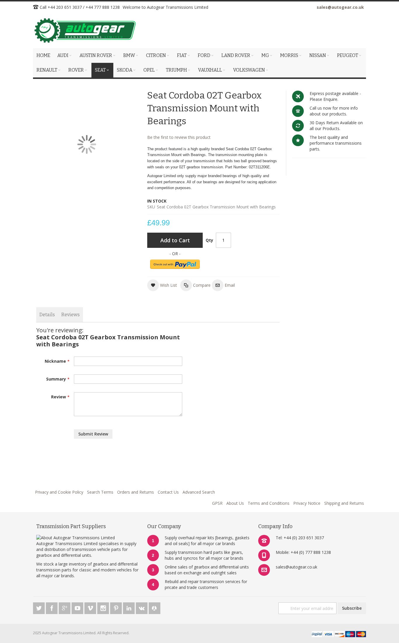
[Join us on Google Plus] (65, 607)
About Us (235, 503)
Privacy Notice (306, 503)
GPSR (217, 503)
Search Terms (100, 492)
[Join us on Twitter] (39, 607)
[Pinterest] (116, 607)
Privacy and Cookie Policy (59, 492)
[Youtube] (78, 607)
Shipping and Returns (344, 503)
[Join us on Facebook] (52, 607)
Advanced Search (199, 492)
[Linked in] (129, 607)
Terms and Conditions (268, 503)
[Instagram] (103, 607)
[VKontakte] (142, 607)
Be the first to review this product (179, 137)
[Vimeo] (90, 607)
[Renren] (154, 607)
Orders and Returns (135, 492)
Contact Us (168, 492)
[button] (162, 285)
